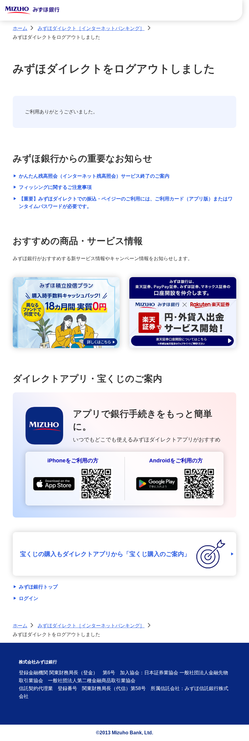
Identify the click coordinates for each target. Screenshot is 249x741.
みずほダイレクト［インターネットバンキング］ (91, 28)
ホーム (20, 28)
